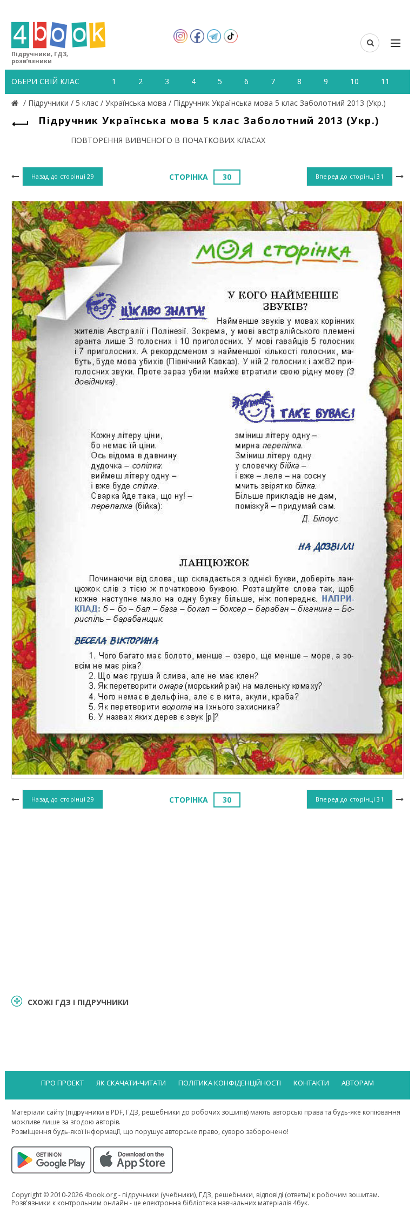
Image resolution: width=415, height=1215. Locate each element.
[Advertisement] (207, 900)
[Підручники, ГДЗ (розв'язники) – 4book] (16, 103)
